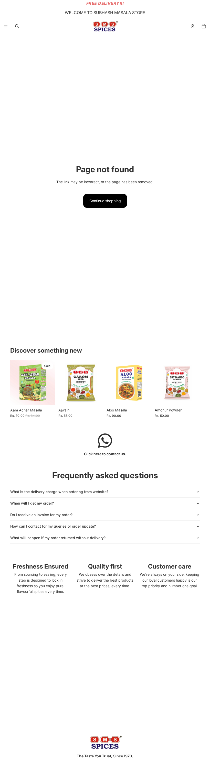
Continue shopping (105, 201)
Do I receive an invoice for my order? (41, 515)
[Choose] (47, 397)
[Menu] (6, 26)
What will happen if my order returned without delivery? (58, 538)
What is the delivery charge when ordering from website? (59, 491)
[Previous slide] (16, 382)
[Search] (17, 26)
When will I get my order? (32, 503)
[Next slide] (49, 382)
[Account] (192, 26)
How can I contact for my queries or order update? (53, 526)
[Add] (95, 397)
